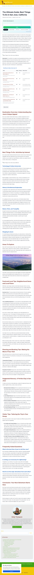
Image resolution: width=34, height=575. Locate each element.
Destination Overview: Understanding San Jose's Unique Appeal (12, 539)
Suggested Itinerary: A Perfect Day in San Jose (9, 550)
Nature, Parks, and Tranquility (8, 544)
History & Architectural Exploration (9, 543)
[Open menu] (32, 2)
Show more (6, 107)
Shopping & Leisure (7, 545)
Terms (21, 572)
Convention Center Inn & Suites (8, 84)
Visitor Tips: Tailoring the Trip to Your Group (9, 551)
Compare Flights (11, 29)
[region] (11, 568)
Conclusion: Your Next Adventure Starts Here (9, 557)
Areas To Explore (5, 546)
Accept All (11, 571)
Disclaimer (26, 572)
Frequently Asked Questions (7, 552)
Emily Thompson (9, 17)
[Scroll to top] (32, 566)
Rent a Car (17, 29)
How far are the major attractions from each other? (11, 556)
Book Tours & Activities (24, 29)
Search (2, 531)
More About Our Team (17, 526)
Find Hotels (5, 29)
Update (17, 27)
